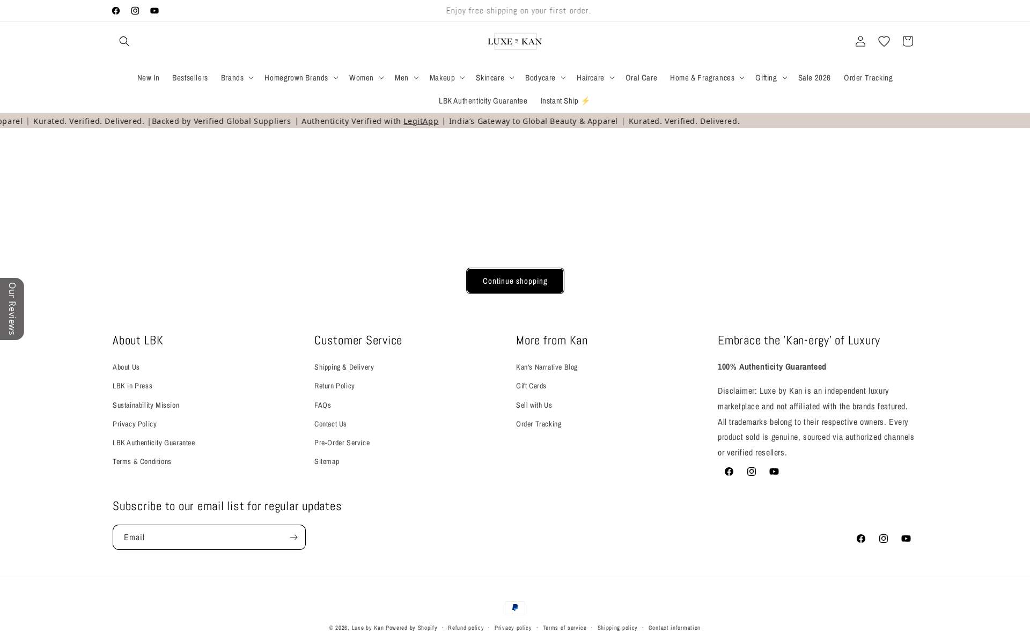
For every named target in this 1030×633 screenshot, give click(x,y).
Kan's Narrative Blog (547, 367)
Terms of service (565, 627)
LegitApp (413, 121)
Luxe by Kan (368, 627)
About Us (126, 367)
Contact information (675, 627)
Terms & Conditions (142, 461)
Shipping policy (618, 627)
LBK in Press (132, 386)
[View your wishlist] (884, 41)
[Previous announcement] (358, 11)
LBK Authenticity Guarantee (154, 442)
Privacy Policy (135, 424)
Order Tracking (538, 424)
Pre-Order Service (342, 442)
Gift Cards (531, 386)
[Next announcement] (672, 11)
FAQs (322, 405)
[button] (124, 41)
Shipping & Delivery (344, 367)
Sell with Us (534, 405)
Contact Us (330, 424)
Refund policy (466, 627)
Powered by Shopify (412, 627)
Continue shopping (515, 280)
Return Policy (334, 386)
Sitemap (326, 461)
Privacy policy (513, 627)
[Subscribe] (293, 537)
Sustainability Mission (146, 405)
